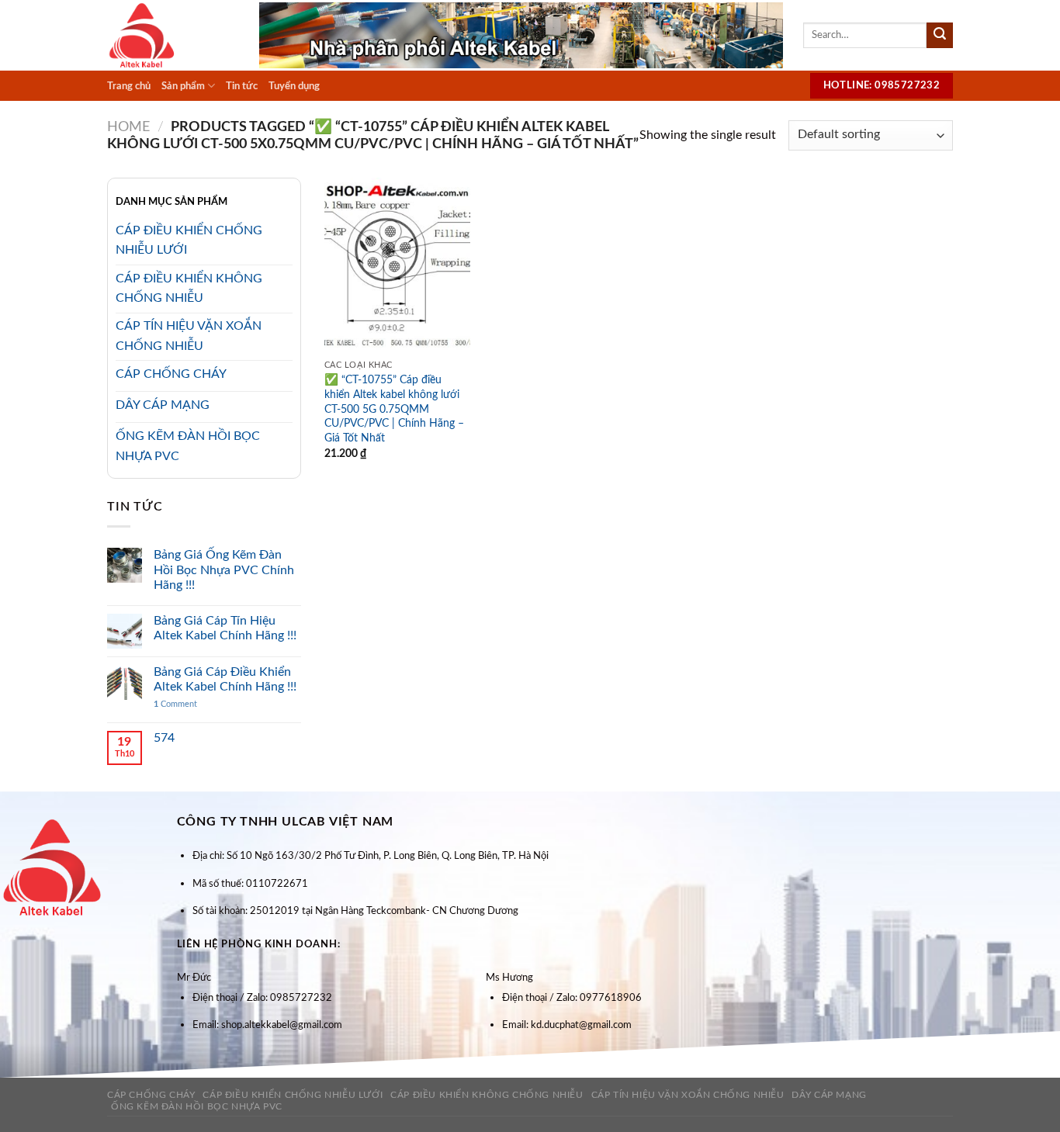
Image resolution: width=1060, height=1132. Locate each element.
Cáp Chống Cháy (151, 1094)
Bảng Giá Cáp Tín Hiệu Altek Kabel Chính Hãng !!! (225, 628)
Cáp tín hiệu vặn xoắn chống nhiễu (688, 1094)
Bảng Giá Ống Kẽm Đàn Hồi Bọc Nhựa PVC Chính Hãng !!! (224, 569)
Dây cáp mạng (829, 1094)
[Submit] (940, 36)
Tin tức (242, 86)
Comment (175, 704)
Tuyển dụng (294, 86)
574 (164, 738)
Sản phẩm (183, 86)
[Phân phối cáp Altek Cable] (171, 35)
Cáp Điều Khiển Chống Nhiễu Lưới (293, 1094)
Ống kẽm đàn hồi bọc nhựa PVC (196, 1106)
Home (128, 126)
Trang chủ (129, 86)
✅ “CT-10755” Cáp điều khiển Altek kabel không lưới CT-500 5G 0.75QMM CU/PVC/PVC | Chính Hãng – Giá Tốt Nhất (394, 409)
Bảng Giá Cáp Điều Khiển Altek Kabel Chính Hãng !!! (225, 679)
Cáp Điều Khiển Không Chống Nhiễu (487, 1094)
